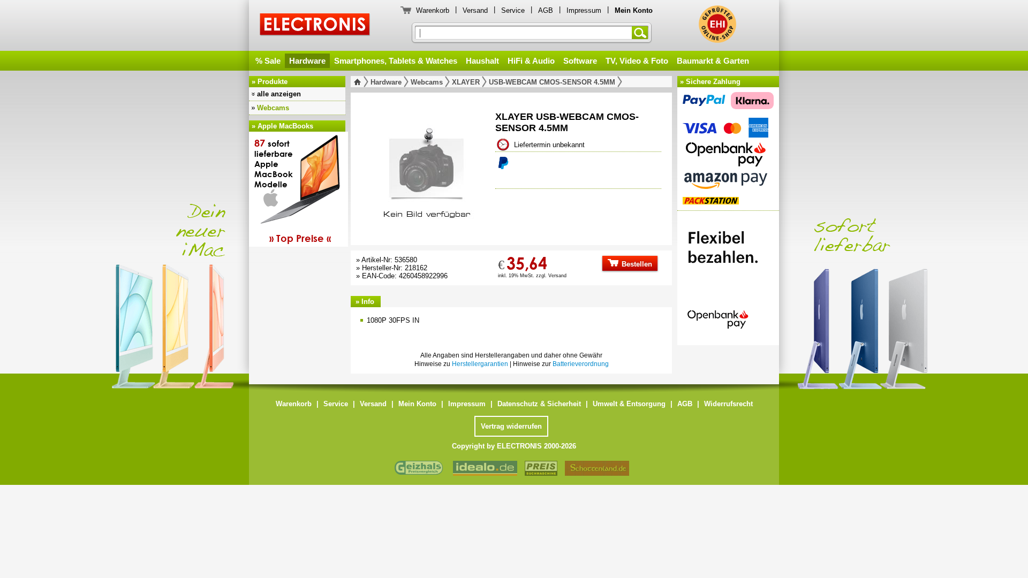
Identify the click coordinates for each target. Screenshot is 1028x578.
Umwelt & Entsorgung (629, 404)
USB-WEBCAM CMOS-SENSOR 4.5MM (552, 82)
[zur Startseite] (359, 82)
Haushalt (482, 60)
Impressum (583, 10)
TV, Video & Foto (637, 60)
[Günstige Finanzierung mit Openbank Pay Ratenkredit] (728, 275)
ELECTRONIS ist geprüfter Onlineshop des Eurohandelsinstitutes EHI (717, 24)
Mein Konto (417, 404)
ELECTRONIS (315, 26)
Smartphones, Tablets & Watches (395, 60)
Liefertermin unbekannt (549, 145)
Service (513, 10)
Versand (475, 10)
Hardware (307, 60)
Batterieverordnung (581, 364)
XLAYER (466, 82)
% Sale (268, 60)
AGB (545, 10)
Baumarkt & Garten (713, 60)
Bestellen (635, 264)
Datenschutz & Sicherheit (539, 404)
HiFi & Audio (531, 60)
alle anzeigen (279, 94)
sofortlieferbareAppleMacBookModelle (292, 190)
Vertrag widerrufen (511, 426)
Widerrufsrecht (728, 404)
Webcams (273, 108)
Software (580, 60)
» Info (365, 302)
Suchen (642, 32)
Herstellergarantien (480, 364)
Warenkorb (432, 10)
